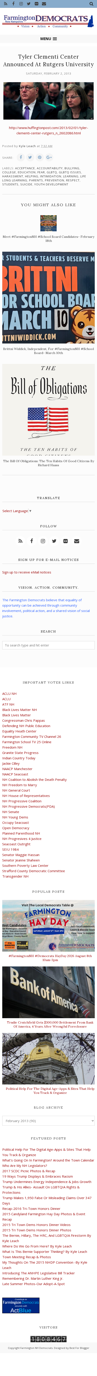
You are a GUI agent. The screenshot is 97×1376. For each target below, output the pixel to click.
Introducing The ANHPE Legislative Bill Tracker (38, 1273)
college (9, 172)
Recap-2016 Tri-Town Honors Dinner (31, 1208)
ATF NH (8, 704)
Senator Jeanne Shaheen (21, 860)
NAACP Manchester (17, 768)
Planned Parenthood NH (21, 833)
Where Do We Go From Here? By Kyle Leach (37, 1246)
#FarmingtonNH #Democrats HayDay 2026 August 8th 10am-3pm (50, 958)
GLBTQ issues (70, 172)
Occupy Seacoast (15, 822)
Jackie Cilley (11, 763)
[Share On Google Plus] (49, 157)
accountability (50, 168)
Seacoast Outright (16, 844)
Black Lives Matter (16, 715)
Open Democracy (15, 828)
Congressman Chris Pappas (23, 720)
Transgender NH (15, 876)
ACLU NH (9, 693)
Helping (31, 176)
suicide (26, 184)
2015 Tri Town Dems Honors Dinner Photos (36, 1230)
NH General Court (16, 790)
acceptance (25, 168)
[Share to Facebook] (21, 157)
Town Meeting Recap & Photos (26, 1257)
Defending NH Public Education (26, 725)
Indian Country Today (18, 758)
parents (36, 180)
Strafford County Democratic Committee (33, 871)
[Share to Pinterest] (40, 157)
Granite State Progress (20, 752)
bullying (72, 168)
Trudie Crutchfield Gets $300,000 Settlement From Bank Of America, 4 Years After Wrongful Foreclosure (50, 1024)
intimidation (50, 176)
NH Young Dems (15, 817)
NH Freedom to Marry (19, 785)
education (27, 172)
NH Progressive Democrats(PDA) (28, 806)
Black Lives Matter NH (19, 709)
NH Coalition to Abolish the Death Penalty (34, 779)
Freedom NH (12, 747)
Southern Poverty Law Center (25, 865)
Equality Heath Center (19, 731)
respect (73, 180)
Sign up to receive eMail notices (26, 572)
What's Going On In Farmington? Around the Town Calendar (48, 1160)
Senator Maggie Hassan (20, 854)
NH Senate (10, 811)
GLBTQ (52, 172)
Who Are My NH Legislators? (24, 1165)
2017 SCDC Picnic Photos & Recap (28, 1171)
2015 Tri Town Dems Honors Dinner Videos (36, 1224)
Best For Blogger (79, 1348)
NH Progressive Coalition (22, 801)
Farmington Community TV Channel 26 (31, 736)
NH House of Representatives (26, 795)
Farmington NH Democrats (36, 1348)
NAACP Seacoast (15, 774)
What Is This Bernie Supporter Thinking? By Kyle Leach (44, 1251)
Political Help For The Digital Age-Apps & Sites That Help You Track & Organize (50, 1091)
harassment (12, 176)
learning (71, 176)
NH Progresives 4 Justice (22, 838)
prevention (54, 180)
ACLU (6, 699)
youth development (51, 184)
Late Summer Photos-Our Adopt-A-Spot (33, 1284)
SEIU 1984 (10, 849)
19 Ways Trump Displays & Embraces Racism (37, 1176)
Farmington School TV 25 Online (26, 742)
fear (41, 172)
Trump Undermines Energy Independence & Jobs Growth (46, 1181)
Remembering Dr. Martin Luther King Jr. (32, 1278)
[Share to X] (30, 157)
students (10, 184)
